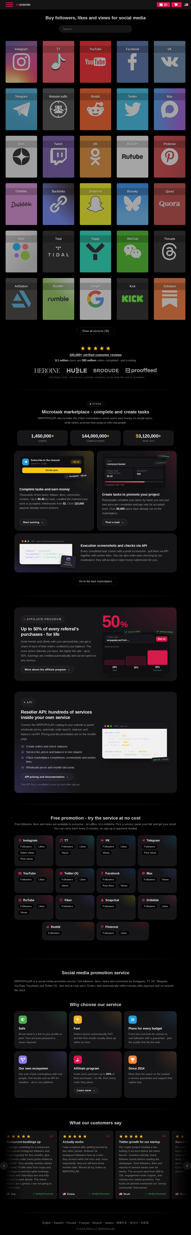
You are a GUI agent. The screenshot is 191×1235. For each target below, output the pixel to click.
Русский (71, 1222)
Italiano (109, 1222)
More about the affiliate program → (47, 669)
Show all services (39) (95, 331)
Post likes (108, 885)
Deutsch (97, 1222)
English (46, 1222)
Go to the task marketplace (95, 581)
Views (65, 852)
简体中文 (122, 1222)
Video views (27, 852)
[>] (187, 1166)
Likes (41, 846)
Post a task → (115, 522)
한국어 (134, 1222)
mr (23, 4)
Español (58, 1222)
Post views (26, 858)
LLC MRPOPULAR (104, 1229)
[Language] (186, 4)
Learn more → (86, 1090)
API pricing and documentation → (47, 776)
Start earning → (33, 522)
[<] (4, 1166)
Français (84, 1222)
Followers (26, 846)
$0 (165, 4)
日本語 (145, 1222)
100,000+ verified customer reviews (95, 355)
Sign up (161, 639)
